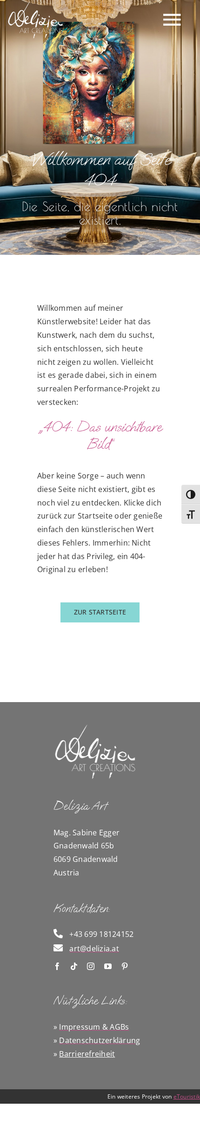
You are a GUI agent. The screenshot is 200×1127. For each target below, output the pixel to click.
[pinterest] (124, 966)
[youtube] (108, 966)
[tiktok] (74, 966)
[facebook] (57, 966)
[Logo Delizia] (95, 727)
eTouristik (186, 1096)
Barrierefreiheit (87, 1054)
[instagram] (90, 966)
